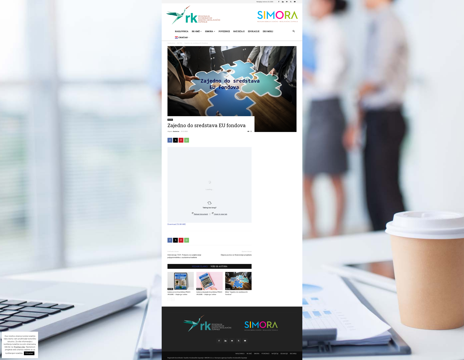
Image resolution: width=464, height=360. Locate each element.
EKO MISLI (268, 31)
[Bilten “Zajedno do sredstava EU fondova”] (238, 281)
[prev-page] (168, 299)
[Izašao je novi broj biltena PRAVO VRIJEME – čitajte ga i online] (180, 281)
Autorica (176, 131)
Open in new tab (220, 214)
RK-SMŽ (196, 31)
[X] (291, 1)
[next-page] (172, 299)
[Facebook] (279, 1)
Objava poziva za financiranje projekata (236, 255)
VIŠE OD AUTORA (218, 266)
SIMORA (209, 31)
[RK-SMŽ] (232, 15)
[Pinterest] (181, 140)
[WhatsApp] (186, 140)
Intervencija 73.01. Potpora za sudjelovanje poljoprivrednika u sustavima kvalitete (184, 256)
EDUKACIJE (253, 31)
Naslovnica (171, 43)
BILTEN (179, 43)
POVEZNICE (224, 31)
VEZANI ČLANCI (200, 266)
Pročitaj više (19, 347)
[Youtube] (295, 1)
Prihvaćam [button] (29, 353)
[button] (294, 31)
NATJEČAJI (239, 31)
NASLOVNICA (181, 31)
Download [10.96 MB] (176, 224)
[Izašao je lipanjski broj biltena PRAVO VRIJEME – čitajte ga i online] (209, 281)
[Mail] (287, 1)
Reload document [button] (201, 214)
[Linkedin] (283, 1)
